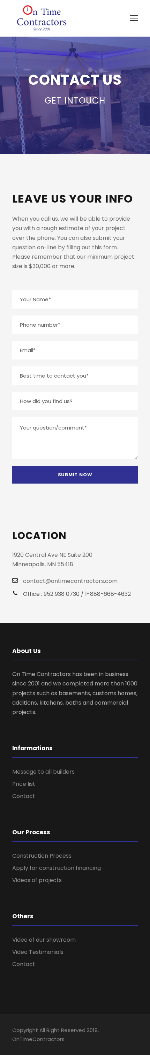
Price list (23, 784)
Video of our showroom (44, 940)
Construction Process (42, 856)
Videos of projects (37, 880)
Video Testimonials (37, 952)
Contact (23, 796)
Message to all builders (43, 772)
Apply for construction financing (56, 868)
